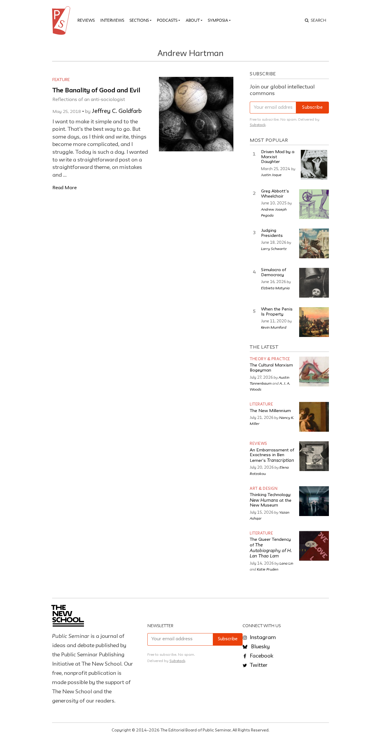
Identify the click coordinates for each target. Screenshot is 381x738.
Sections (139, 20)
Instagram (262, 637)
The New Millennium (270, 411)
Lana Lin (286, 563)
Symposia (218, 20)
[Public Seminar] (62, 20)
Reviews (86, 20)
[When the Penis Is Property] (314, 322)
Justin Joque (271, 175)
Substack (258, 125)
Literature (261, 404)
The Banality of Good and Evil (96, 91)
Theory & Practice (270, 359)
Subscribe (312, 108)
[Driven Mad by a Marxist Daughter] (314, 165)
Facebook (261, 656)
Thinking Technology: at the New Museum (270, 500)
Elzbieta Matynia (275, 288)
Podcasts (167, 20)
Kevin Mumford (273, 327)
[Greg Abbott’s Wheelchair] (314, 204)
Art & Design (263, 488)
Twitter (258, 665)
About (193, 20)
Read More (64, 188)
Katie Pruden (267, 569)
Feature (61, 80)
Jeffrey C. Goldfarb (117, 111)
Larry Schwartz (274, 248)
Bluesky (260, 646)
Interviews (112, 20)
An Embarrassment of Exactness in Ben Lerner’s (272, 455)
